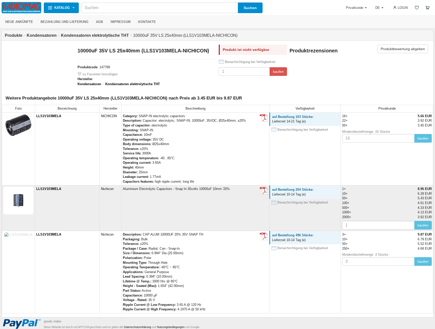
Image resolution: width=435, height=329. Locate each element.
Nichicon (107, 189)
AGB (99, 22)
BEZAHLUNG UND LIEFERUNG (64, 22)
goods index (52, 321)
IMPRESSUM (121, 22)
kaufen (278, 72)
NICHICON (109, 116)
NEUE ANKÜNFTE (19, 22)
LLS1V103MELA (48, 116)
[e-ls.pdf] (264, 118)
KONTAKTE (147, 22)
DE (377, 8)
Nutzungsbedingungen (171, 326)
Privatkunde (354, 8)
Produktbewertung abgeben (403, 49)
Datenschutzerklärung (137, 326)
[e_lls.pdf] (264, 191)
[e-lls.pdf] (264, 236)
